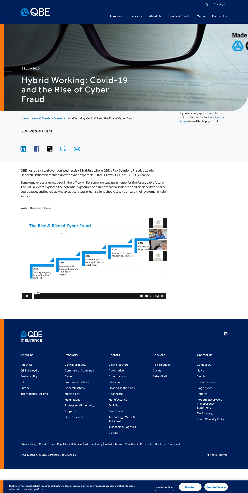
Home (25, 118)
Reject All (190, 487)
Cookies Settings (164, 487)
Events (58, 118)
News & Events (41, 118)
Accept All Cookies (216, 487)
